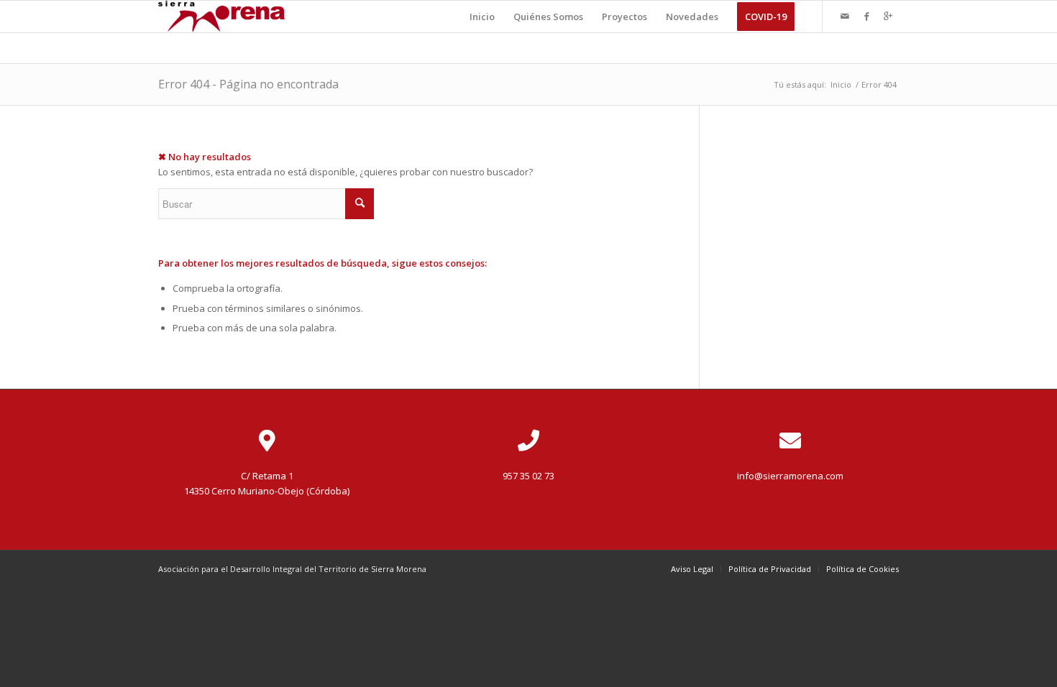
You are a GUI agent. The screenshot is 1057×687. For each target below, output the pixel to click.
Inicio (840, 84)
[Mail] (845, 16)
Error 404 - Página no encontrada (248, 84)
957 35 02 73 (528, 475)
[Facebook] (866, 16)
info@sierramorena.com (790, 475)
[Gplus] (888, 16)
